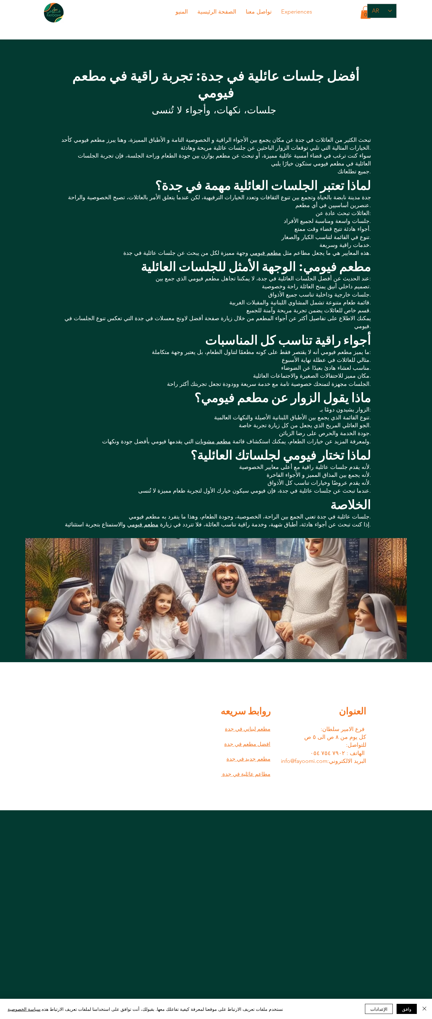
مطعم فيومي (265, 252)
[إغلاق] (424, 1009)
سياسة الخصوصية (24, 1009)
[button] (365, 12)
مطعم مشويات (213, 441)
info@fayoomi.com (304, 761)
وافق (406, 1009)
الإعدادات (378, 1009)
